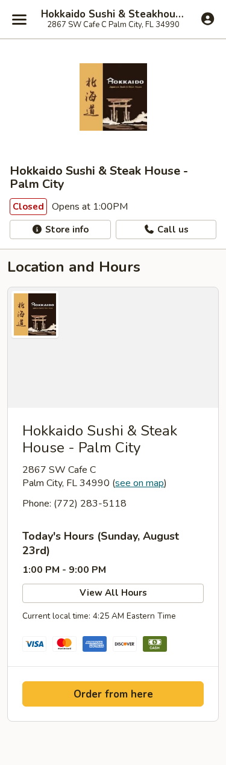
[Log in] (207, 19)
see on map (139, 483)
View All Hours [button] (113, 593)
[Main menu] (19, 19)
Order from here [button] (113, 694)
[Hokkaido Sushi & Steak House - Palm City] (113, 347)
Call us (172, 229)
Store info (66, 229)
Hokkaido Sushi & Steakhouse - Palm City (113, 14)
